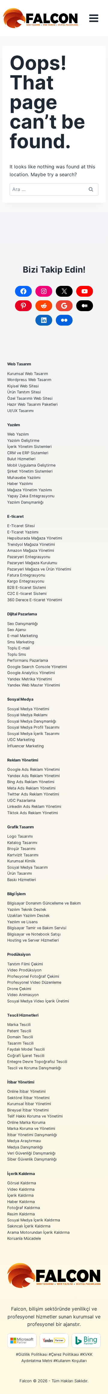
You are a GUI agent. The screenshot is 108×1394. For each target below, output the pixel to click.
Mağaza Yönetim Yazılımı (29, 490)
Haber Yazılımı (20, 483)
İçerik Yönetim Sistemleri (29, 446)
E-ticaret (15, 516)
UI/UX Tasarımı (20, 410)
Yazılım (13, 425)
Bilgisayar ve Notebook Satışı (34, 934)
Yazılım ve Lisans (22, 922)
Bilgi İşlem (16, 894)
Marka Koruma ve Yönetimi (31, 1128)
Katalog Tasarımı (22, 842)
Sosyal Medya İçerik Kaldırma (33, 1220)
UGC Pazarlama (21, 800)
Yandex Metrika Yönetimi (29, 679)
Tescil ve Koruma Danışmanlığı (34, 1068)
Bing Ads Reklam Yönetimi (30, 782)
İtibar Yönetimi (20, 1082)
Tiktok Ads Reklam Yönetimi (32, 813)
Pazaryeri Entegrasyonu (28, 557)
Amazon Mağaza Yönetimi (30, 550)
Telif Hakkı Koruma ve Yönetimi (35, 1116)
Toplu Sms (16, 654)
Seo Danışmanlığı (22, 623)
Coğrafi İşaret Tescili (25, 1055)
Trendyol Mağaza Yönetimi (31, 544)
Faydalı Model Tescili (26, 1049)
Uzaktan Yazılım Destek (28, 915)
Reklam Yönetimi (22, 760)
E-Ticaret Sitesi (21, 526)
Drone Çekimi (19, 988)
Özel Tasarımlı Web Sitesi (29, 398)
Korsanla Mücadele (24, 1238)
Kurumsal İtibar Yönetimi (29, 1104)
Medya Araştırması (24, 1141)
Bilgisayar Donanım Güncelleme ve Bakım (44, 903)
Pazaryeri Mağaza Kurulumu (32, 563)
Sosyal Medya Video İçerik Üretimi (38, 1001)
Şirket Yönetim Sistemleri (29, 471)
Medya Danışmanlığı (25, 1147)
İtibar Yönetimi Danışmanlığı (32, 1135)
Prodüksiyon (19, 954)
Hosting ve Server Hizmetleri (33, 940)
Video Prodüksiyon (24, 970)
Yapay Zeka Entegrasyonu (30, 496)
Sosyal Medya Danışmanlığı (31, 721)
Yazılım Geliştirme (23, 440)
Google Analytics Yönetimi (31, 672)
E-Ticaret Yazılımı (22, 532)
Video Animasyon (23, 994)
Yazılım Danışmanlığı (25, 502)
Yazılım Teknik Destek (26, 909)
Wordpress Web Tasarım (29, 379)
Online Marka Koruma (26, 1122)
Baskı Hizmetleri (21, 879)
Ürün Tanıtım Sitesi (24, 392)
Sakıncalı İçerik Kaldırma (28, 1226)
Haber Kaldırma (21, 1201)
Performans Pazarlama (27, 660)
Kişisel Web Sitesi (23, 386)
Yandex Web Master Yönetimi (33, 685)
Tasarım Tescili (20, 1043)
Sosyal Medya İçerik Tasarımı (33, 733)
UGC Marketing (21, 739)
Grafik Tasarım (20, 827)
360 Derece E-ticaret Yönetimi (34, 600)
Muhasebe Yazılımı (23, 477)
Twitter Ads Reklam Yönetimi (33, 794)
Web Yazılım (18, 434)
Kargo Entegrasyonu (25, 581)
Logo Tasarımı (20, 836)
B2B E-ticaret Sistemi (26, 587)
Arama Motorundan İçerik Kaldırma (38, 1232)
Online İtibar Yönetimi (26, 1091)
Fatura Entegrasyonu (26, 575)
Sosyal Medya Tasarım (27, 867)
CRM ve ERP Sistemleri (27, 453)
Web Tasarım (19, 364)
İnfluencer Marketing (25, 746)
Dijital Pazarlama (22, 614)
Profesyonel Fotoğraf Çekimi (33, 976)
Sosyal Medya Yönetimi (28, 709)
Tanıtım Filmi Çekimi (25, 964)
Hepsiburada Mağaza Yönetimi (34, 538)
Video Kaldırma (20, 1189)
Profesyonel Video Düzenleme (34, 982)
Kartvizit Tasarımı (22, 855)
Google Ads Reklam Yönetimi (33, 769)
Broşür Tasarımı (21, 848)
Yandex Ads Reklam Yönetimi (33, 776)
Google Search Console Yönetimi (37, 666)
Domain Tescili (20, 1037)
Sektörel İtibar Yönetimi (28, 1098)
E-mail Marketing (22, 635)
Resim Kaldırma (21, 1214)
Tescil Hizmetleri (22, 1015)
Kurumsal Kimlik (21, 861)
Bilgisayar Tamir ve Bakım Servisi (36, 928)
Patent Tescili (19, 1031)
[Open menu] (98, 18)
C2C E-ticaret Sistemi (26, 593)
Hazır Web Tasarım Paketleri (32, 404)
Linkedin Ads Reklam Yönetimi (34, 806)
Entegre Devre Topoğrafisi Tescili (37, 1061)
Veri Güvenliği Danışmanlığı (31, 1153)
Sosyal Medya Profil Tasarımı (33, 727)
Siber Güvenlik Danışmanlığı (32, 1159)
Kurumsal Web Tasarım (27, 373)
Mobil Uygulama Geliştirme (31, 465)
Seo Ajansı (16, 629)
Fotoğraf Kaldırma (23, 1207)
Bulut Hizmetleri (21, 459)
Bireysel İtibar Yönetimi (28, 1110)
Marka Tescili (19, 1024)
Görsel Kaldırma (21, 1183)
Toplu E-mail (18, 648)
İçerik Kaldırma (21, 1173)
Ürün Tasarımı (19, 873)
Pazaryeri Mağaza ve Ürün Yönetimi (39, 569)
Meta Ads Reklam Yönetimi (31, 788)
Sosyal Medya (20, 699)
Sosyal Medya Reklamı (27, 715)
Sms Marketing (20, 642)
